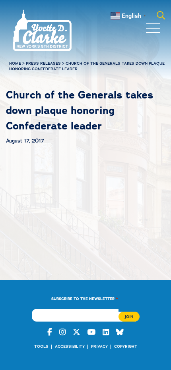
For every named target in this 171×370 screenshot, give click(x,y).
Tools (41, 346)
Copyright (125, 346)
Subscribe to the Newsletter (85, 298)
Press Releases (43, 63)
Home (15, 63)
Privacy (99, 346)
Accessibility (70, 346)
